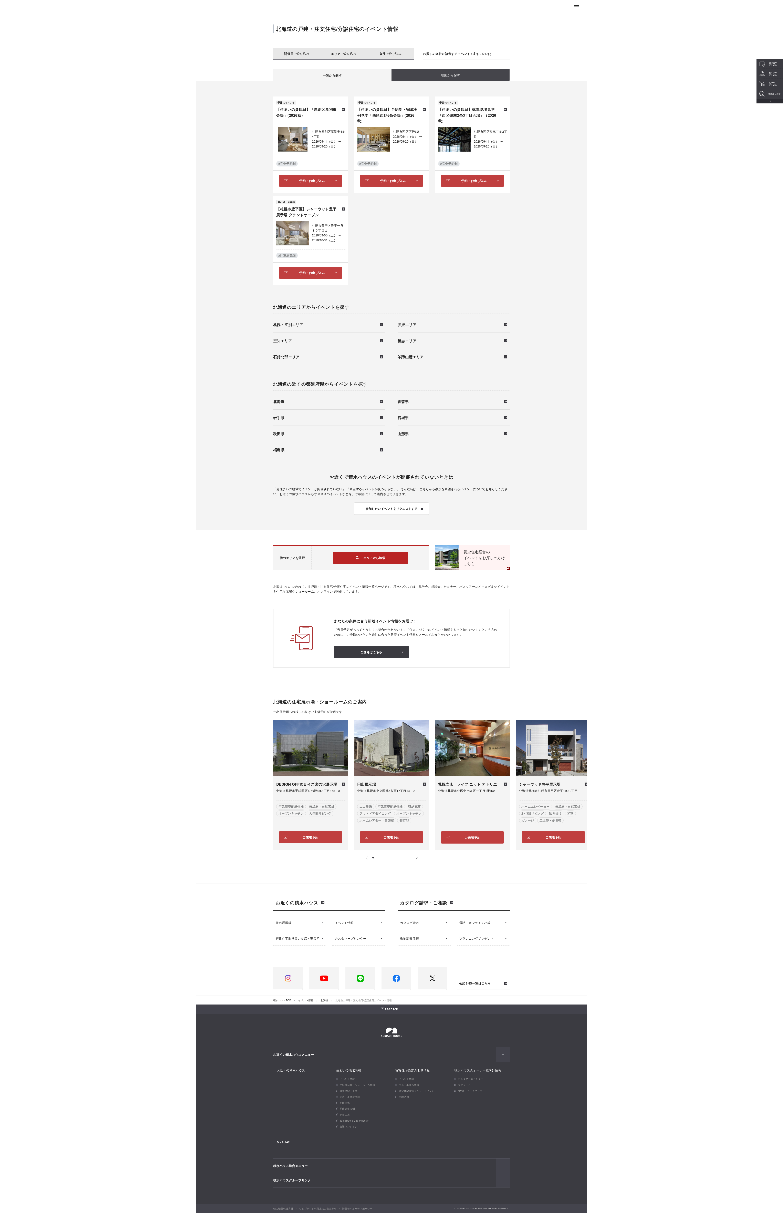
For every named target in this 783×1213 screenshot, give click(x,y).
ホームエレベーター (535, 806)
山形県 (403, 434)
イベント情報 (344, 922)
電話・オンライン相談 (475, 922)
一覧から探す (332, 75)
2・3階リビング (532, 813)
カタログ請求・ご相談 (423, 902)
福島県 (278, 450)
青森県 (403, 402)
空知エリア (282, 341)
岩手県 (278, 418)
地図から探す (450, 75)
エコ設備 (365, 806)
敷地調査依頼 (409, 938)
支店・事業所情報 (350, 1096)
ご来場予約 (311, 837)
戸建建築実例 (347, 1108)
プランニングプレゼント (476, 938)
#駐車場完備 (287, 255)
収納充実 (414, 806)
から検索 (374, 557)
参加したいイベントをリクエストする (392, 508)
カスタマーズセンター (350, 938)
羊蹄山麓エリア (411, 357)
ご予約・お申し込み (310, 181)
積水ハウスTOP (282, 1000)
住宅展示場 (283, 922)
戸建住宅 (345, 1102)
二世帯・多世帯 (551, 820)
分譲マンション (348, 1126)
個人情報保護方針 (283, 1208)
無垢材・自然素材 (321, 806)
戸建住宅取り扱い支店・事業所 (298, 938)
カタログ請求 (409, 922)
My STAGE (285, 1142)
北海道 (278, 402)
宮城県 (403, 418)
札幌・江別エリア (288, 325)
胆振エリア (407, 325)
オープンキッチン (291, 813)
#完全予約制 (287, 163)
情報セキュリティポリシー (357, 1208)
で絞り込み (296, 53)
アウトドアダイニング (375, 813)
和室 (570, 813)
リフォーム (464, 1085)
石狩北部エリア (286, 357)
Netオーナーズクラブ (470, 1090)
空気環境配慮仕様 (291, 806)
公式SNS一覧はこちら (475, 983)
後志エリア (407, 341)
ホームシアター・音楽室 (376, 820)
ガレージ (527, 820)
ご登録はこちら (371, 652)
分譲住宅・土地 (348, 1090)
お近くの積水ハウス (297, 902)
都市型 (404, 820)
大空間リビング (320, 813)
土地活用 (404, 1096)
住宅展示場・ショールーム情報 (357, 1085)
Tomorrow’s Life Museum (354, 1120)
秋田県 (278, 434)
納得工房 (345, 1114)
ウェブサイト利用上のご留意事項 (318, 1208)
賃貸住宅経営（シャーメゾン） (416, 1090)
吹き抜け (555, 813)
